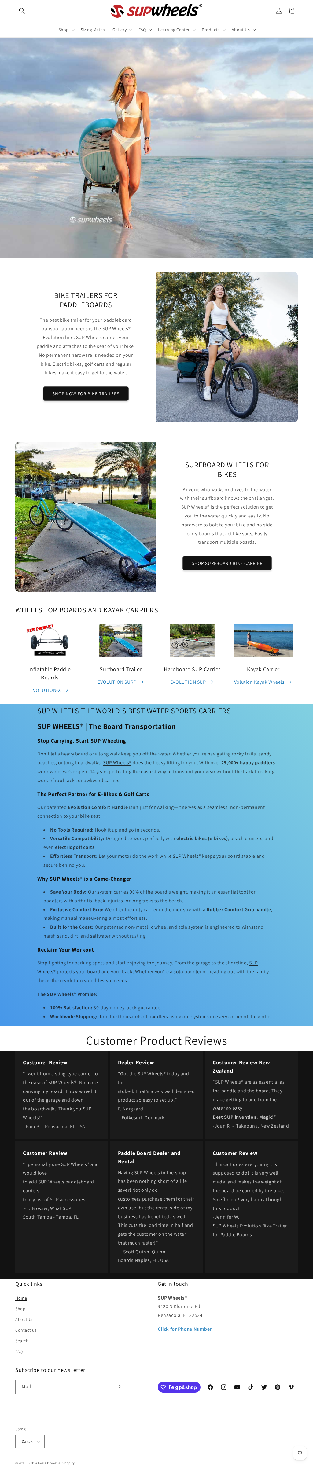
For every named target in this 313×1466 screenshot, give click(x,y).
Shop (20, 1308)
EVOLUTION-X (46, 690)
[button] (22, 10)
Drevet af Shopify (61, 1463)
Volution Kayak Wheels (259, 682)
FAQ (19, 1351)
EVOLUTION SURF (117, 682)
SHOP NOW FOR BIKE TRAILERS (86, 394)
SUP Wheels (37, 1463)
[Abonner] (118, 1387)
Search (22, 1341)
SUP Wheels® (117, 762)
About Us (24, 1319)
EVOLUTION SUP (188, 682)
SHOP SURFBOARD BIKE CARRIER (227, 563)
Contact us (26, 1330)
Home (21, 1298)
